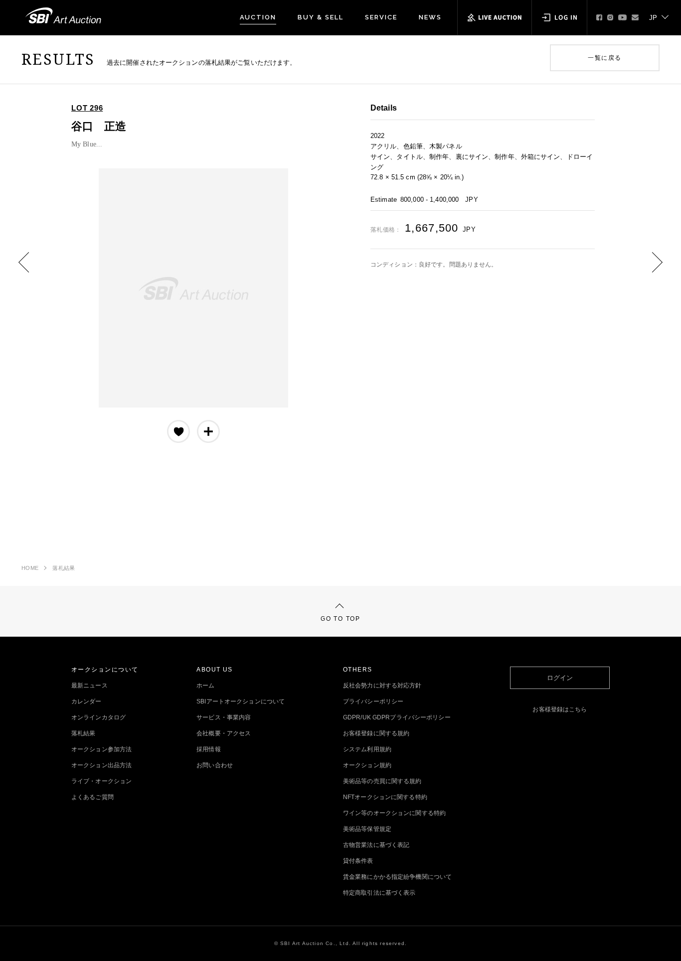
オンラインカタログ (98, 717)
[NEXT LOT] (650, 269)
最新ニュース (89, 685)
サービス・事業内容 (223, 717)
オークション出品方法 (101, 765)
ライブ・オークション (101, 781)
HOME (29, 568)
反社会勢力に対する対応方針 (382, 685)
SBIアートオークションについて (240, 701)
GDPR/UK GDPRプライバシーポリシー (397, 717)
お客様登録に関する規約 (376, 733)
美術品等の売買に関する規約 (382, 781)
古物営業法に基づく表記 (376, 845)
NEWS (430, 17)
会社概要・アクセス (223, 733)
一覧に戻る (604, 57)
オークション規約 (367, 765)
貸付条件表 (358, 861)
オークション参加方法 (101, 749)
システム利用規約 (367, 749)
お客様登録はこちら (559, 709)
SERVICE (381, 17)
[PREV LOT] (31, 269)
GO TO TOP (340, 618)
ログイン (560, 678)
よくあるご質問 (92, 797)
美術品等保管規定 (367, 829)
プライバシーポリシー (373, 701)
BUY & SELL (320, 17)
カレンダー (86, 701)
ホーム (205, 685)
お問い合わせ (214, 765)
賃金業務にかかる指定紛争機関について (397, 877)
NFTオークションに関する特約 (385, 797)
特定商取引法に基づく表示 (379, 893)
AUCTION (258, 17)
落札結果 (63, 568)
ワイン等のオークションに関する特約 (394, 813)
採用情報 (208, 749)
